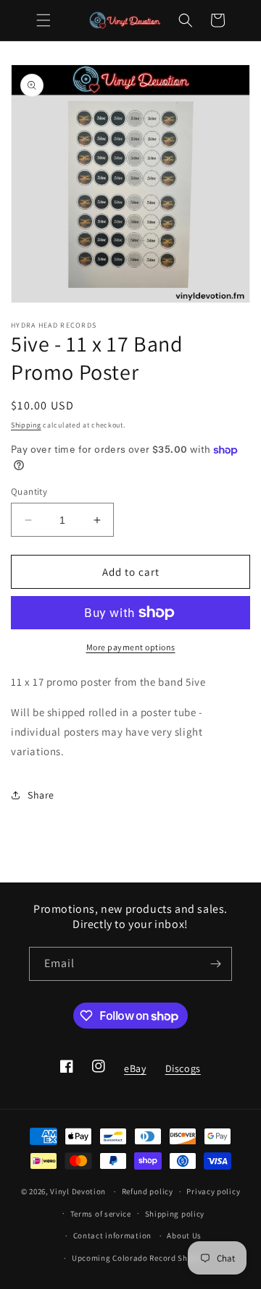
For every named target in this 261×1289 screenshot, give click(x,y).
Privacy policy (213, 1191)
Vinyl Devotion (78, 1191)
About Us (184, 1235)
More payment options (130, 647)
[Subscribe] (215, 964)
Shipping (26, 425)
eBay (134, 1073)
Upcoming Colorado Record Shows (137, 1258)
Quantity (29, 491)
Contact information (112, 1235)
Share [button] (41, 794)
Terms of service (100, 1214)
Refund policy (147, 1191)
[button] (43, 20)
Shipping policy (175, 1214)
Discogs (183, 1073)
